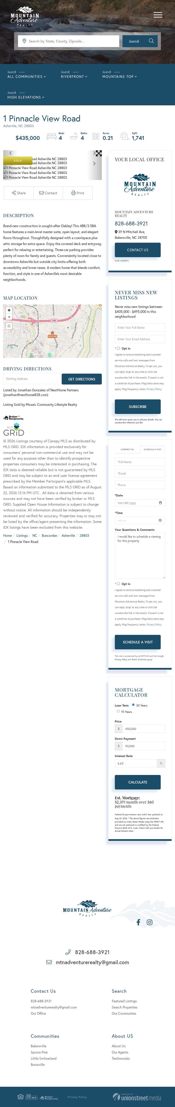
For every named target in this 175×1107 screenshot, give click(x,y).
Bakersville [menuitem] (38, 1046)
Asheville (68, 535)
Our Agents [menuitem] (120, 1052)
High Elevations (24, 97)
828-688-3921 (131, 223)
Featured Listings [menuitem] (124, 1001)
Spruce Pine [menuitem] (39, 1052)
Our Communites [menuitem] (124, 1013)
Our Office (38, 1013)
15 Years (126, 712)
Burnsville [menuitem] (38, 1064)
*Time (118, 513)
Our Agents (121, 260)
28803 (84, 535)
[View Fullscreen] (9, 326)
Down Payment (125, 739)
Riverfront (72, 76)
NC (34, 535)
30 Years (141, 705)
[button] (140, 41)
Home (7, 535)
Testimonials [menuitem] (121, 1058)
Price (118, 721)
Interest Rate (124, 756)
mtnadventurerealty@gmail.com (92, 962)
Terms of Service (139, 659)
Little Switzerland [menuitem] (44, 1058)
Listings (22, 535)
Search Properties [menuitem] (124, 1007)
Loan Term (122, 705)
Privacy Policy (154, 389)
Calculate (137, 782)
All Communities (25, 76)
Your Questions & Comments (135, 530)
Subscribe (138, 406)
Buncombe (49, 535)
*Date (119, 495)
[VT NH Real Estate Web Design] (137, 1097)
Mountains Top (118, 76)
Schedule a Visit (152, 449)
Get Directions (81, 379)
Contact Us (137, 250)
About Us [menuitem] (118, 1046)
